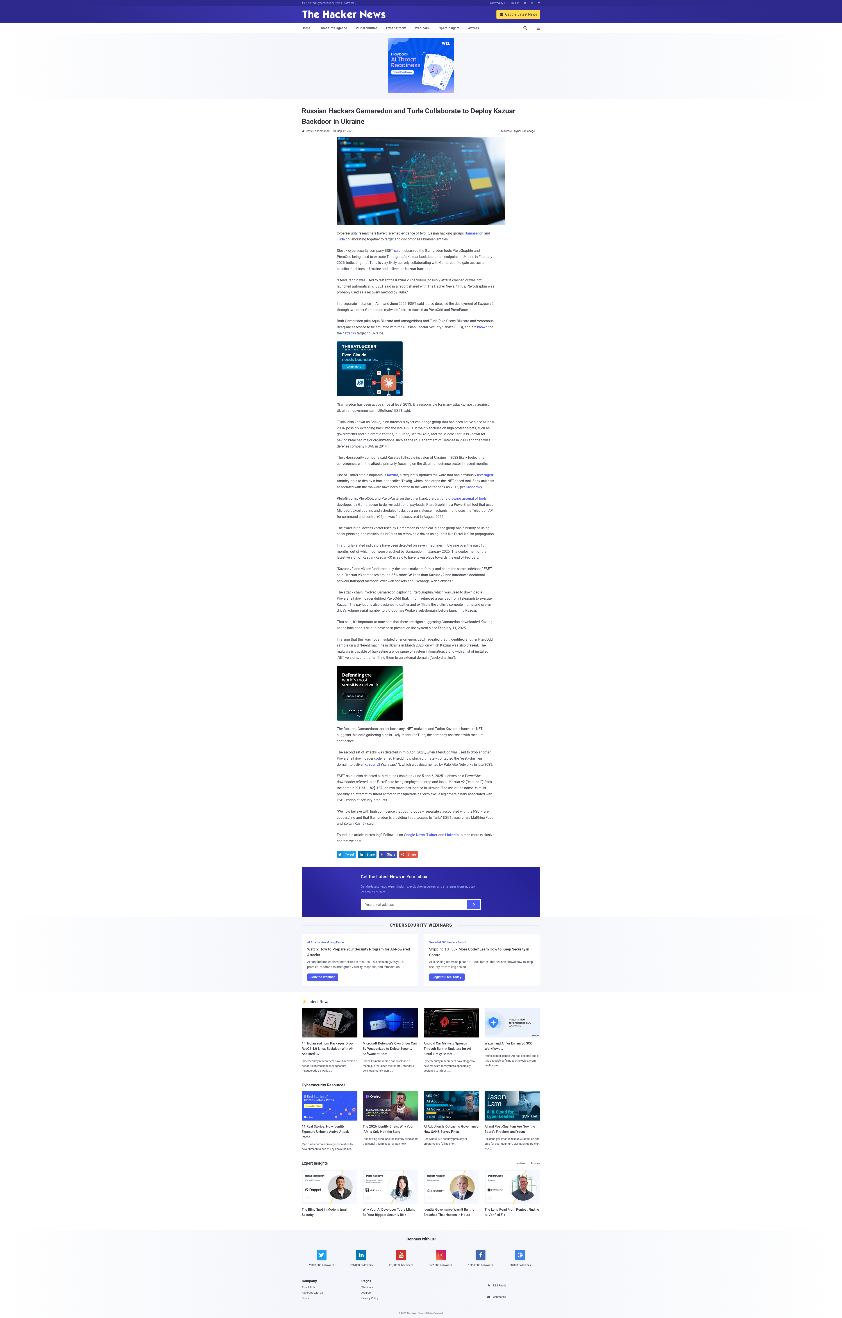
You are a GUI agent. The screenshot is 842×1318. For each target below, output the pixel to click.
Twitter (431, 835)
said (397, 251)
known (482, 327)
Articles (535, 1163)
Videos (521, 1163)
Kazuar (392, 475)
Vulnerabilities (367, 28)
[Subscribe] (473, 904)
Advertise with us (312, 1292)
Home (306, 28)
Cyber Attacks (396, 28)
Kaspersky (474, 487)
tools (483, 498)
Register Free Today (446, 977)
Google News (414, 835)
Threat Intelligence (333, 28)
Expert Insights (449, 28)
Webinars (422, 28)
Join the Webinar (322, 977)
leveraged (485, 475)
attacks (350, 333)
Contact (306, 1298)
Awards (473, 28)
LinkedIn (452, 835)
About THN (308, 1287)
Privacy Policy (369, 1298)
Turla (341, 239)
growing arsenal (461, 498)
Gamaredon (474, 233)
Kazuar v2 (372, 764)
